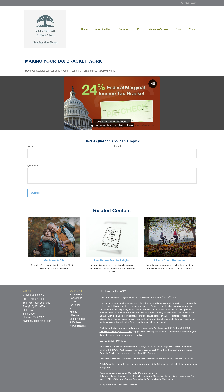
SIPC (119, 349)
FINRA (112, 349)
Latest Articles (77, 319)
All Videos (75, 322)
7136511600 (191, 3)
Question (32, 165)
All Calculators (78, 326)
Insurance (75, 305)
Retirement (76, 294)
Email (117, 146)
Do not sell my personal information (124, 335)
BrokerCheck (169, 297)
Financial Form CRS (115, 291)
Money (73, 312)
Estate (73, 301)
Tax (72, 308)
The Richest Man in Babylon (112, 260)
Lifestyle (74, 315)
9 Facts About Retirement (170, 260)
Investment (76, 298)
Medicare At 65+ (54, 260)
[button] (103, 29)
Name (30, 146)
